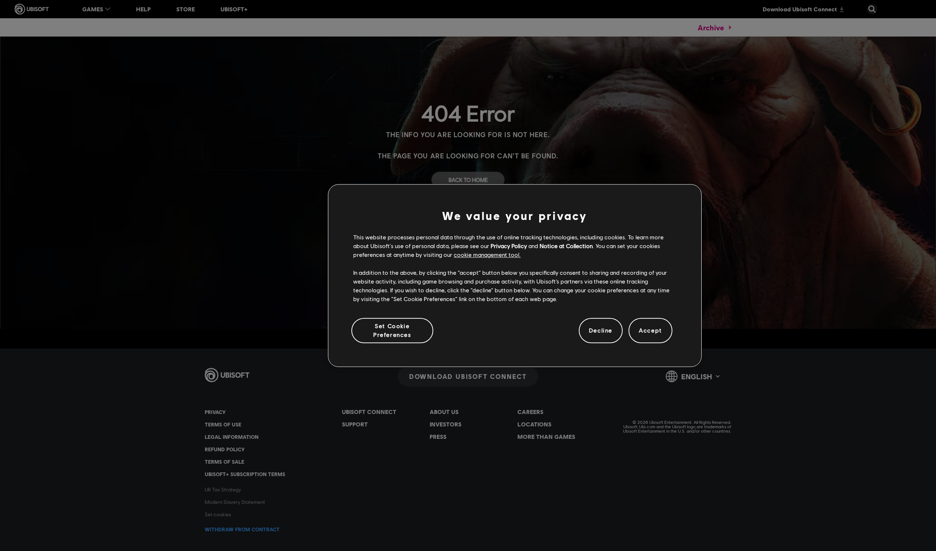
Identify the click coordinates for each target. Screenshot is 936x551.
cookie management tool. (487, 254)
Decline (600, 330)
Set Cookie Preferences (392, 330)
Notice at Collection (566, 245)
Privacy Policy (509, 245)
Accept (650, 330)
